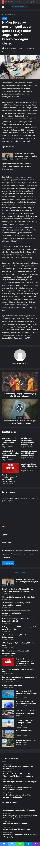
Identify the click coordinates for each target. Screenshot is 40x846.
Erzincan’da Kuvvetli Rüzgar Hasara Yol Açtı (26, 741)
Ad (3, 526)
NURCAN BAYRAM (10, 48)
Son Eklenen (20, 573)
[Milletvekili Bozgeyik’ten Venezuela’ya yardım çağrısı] (7, 156)
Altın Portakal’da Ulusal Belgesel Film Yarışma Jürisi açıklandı (16, 604)
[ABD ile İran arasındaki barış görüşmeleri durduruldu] (8, 714)
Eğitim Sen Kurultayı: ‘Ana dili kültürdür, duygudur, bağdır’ (29, 453)
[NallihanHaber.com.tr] (20, 6)
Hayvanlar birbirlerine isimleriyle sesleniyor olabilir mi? (27, 693)
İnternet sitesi (6, 543)
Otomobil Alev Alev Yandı (12, 685)
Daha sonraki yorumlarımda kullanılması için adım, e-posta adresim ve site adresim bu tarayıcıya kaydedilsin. (20, 554)
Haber (13, 14)
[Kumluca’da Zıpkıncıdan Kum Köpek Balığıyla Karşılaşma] (8, 723)
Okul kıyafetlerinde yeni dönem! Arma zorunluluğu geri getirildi (9, 441)
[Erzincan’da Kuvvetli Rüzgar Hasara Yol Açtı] (8, 743)
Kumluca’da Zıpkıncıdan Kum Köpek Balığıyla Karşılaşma (25, 722)
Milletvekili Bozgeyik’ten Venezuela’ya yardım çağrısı (27, 580)
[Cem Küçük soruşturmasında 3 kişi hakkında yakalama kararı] (10, 468)
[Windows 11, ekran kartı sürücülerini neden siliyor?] (8, 704)
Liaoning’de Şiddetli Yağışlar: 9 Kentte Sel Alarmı (29, 466)
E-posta (5, 535)
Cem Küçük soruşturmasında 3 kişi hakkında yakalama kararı (9, 478)
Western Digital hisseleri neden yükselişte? (19, 2)
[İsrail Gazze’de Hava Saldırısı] (8, 734)
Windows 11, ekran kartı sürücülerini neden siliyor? (26, 702)
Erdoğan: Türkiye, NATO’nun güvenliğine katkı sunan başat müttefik (10, 454)
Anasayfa (7, 14)
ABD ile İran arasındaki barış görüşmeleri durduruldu (26, 712)
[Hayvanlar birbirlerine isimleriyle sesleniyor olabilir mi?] (8, 694)
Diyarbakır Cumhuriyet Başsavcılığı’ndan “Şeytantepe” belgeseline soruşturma (18, 590)
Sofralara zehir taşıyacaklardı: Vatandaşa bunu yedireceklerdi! (27, 441)
